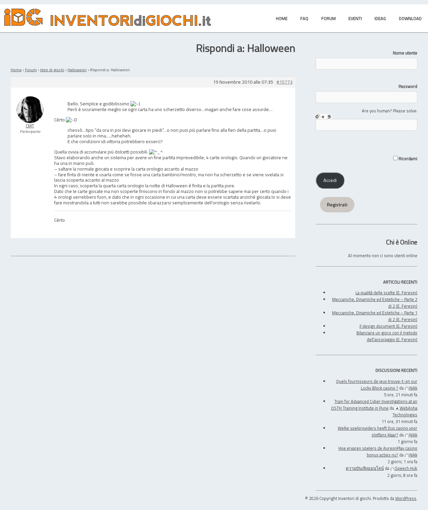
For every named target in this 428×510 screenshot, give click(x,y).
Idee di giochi (52, 70)
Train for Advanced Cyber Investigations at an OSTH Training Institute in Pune (374, 404)
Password (408, 86)
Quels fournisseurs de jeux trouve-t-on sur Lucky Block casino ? (376, 384)
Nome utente (405, 52)
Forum (31, 70)
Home (16, 70)
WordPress (405, 498)
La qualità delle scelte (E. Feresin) (386, 292)
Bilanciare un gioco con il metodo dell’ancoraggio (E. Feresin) (386, 336)
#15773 (285, 82)
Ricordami (407, 158)
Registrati (337, 204)
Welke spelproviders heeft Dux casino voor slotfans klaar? (377, 431)
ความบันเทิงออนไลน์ (365, 468)
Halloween (77, 70)
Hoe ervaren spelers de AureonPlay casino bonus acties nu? (377, 451)
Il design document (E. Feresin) (388, 326)
